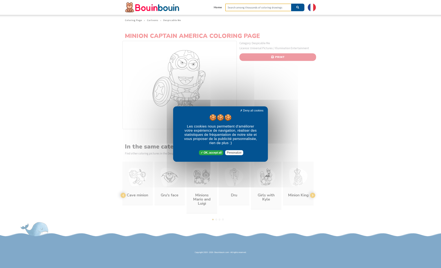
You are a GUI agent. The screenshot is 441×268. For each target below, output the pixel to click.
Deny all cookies (252, 110)
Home (218, 7)
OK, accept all (212, 152)
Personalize (234, 152)
